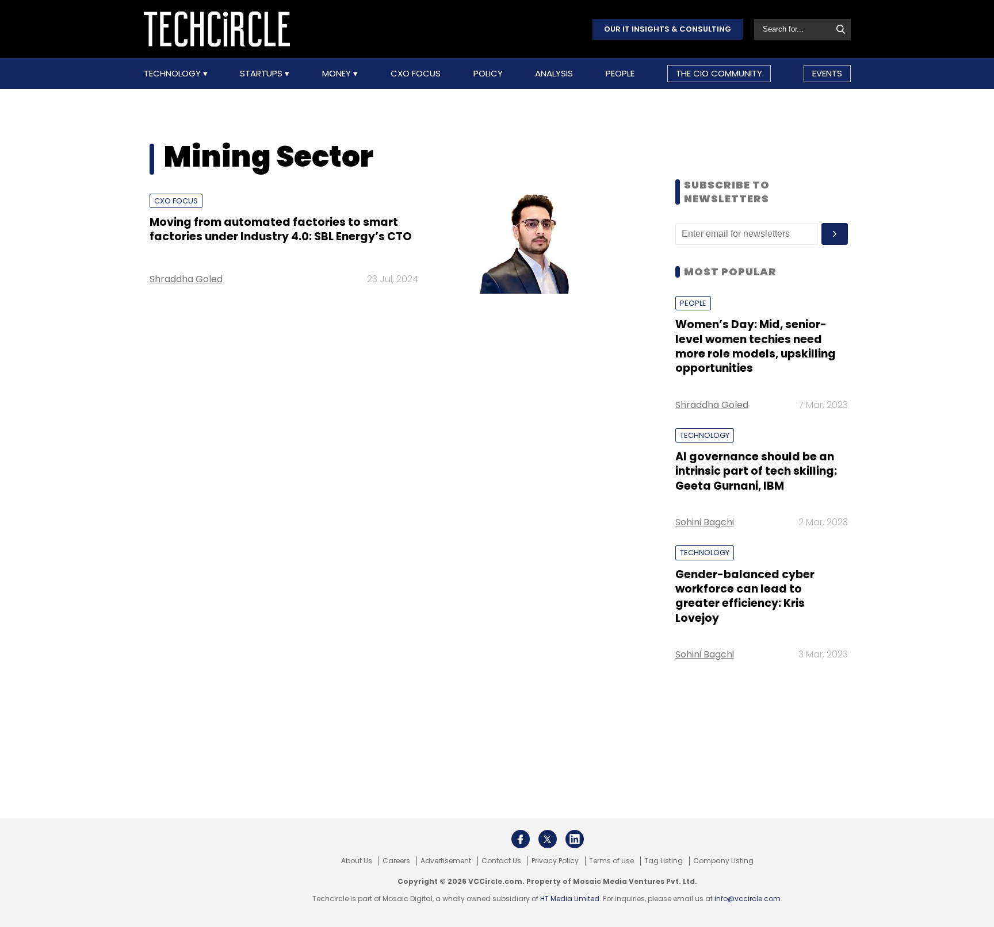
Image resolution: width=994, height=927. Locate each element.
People (620, 73)
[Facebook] (520, 839)
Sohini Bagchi (704, 522)
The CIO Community (719, 73)
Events (827, 73)
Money (337, 73)
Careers (396, 861)
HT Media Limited (569, 898)
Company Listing (723, 861)
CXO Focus (416, 73)
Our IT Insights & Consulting (667, 29)
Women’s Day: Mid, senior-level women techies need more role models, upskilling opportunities (755, 346)
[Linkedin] (574, 839)
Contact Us (501, 861)
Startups (262, 73)
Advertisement (445, 861)
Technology (173, 73)
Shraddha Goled (186, 279)
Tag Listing (663, 861)
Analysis (554, 73)
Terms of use (611, 861)
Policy (488, 73)
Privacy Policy (555, 861)
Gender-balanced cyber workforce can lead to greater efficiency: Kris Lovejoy (745, 596)
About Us (356, 861)
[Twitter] (547, 839)
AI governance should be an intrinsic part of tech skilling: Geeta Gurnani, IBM (756, 471)
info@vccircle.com (747, 898)
